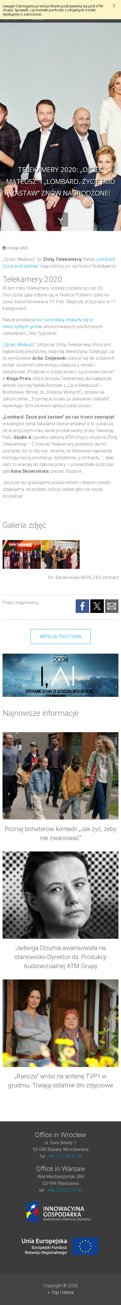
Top (55, 1292)
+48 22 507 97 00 (64, 1190)
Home (68, 1292)
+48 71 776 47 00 (64, 1156)
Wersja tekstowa (60, 636)
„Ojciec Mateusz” (19, 344)
